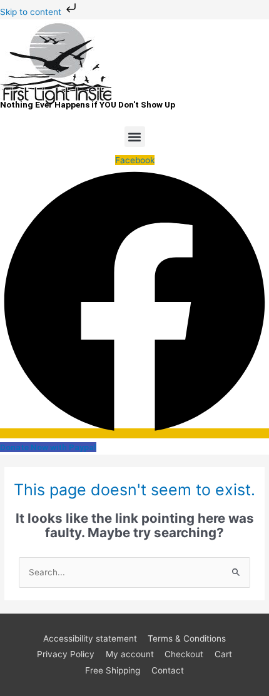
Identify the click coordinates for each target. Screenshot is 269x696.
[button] (134, 136)
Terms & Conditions (187, 638)
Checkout (184, 654)
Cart (223, 654)
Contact (167, 670)
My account (130, 654)
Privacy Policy (65, 654)
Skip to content (32, 12)
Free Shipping (112, 670)
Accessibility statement (90, 638)
